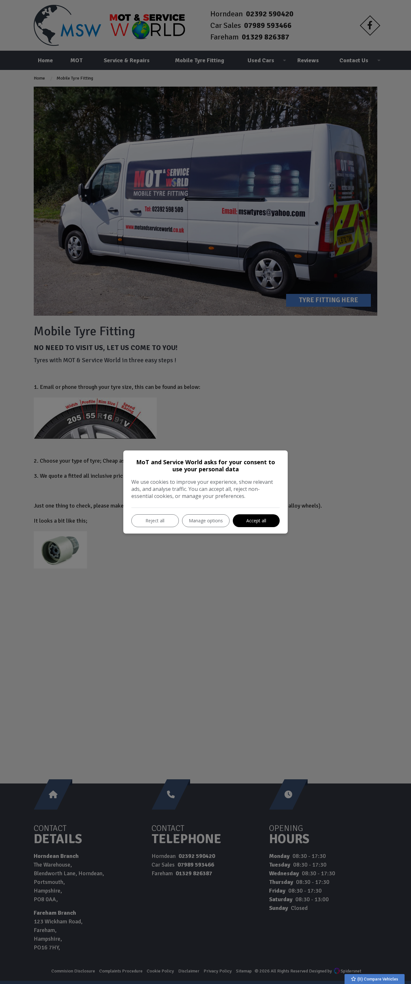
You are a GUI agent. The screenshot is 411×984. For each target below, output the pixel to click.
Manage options (206, 521)
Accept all (256, 521)
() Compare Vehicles (377, 979)
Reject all (154, 521)
